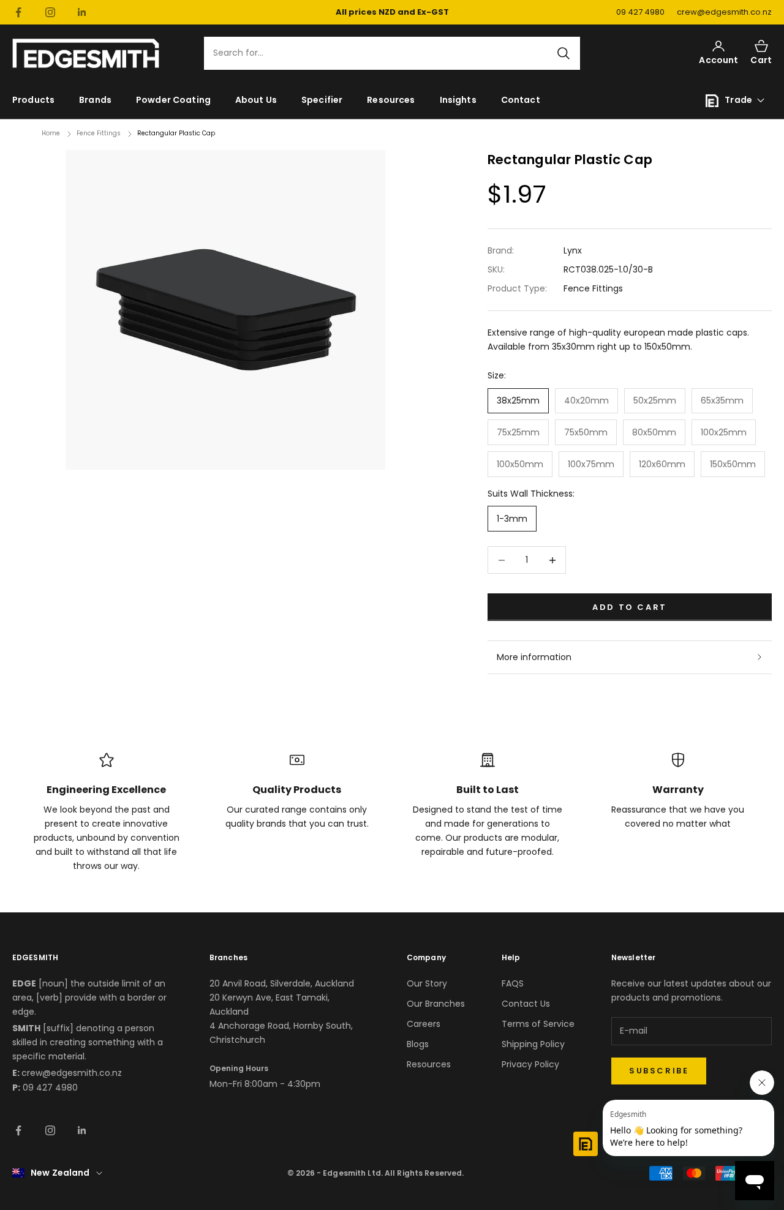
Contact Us (526, 1004)
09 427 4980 (640, 12)
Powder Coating (173, 100)
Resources (391, 100)
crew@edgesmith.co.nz (724, 12)
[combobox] (384, 54)
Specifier (321, 100)
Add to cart (629, 607)
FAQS (513, 983)
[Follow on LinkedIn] (82, 12)
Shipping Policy (533, 1044)
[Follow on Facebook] (18, 12)
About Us (256, 100)
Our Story (427, 983)
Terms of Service (538, 1024)
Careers (423, 1024)
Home (51, 133)
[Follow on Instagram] (50, 12)
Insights (458, 100)
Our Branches (436, 1004)
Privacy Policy (530, 1064)
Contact (520, 100)
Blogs (418, 1044)
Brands (95, 100)
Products (33, 100)
